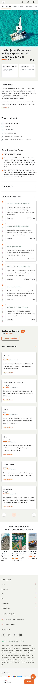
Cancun (16, 535)
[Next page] (34, 515)
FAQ (2, 599)
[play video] (19, 28)
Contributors (5, 608)
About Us (4, 589)
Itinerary (29, 7)
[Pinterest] (15, 635)
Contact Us (5, 603)
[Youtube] (21, 635)
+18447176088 (9, 624)
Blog (2, 594)
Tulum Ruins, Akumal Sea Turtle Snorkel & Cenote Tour (19, 554)
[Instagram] (9, 635)
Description (6, 7)
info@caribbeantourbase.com (14, 619)
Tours (3, 584)
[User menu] (34, 2)
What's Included (18, 7)
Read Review (7, 373)
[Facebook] (3, 635)
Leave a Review (10, 338)
